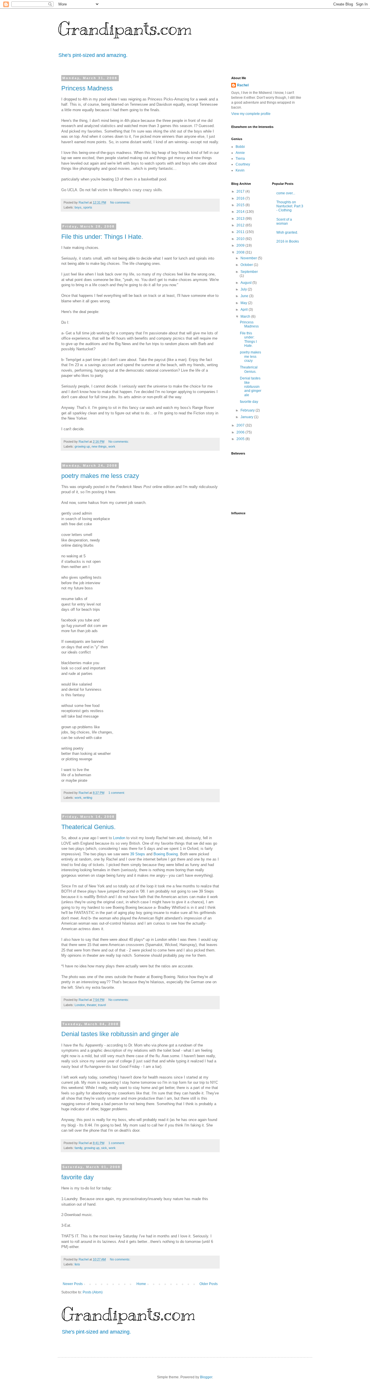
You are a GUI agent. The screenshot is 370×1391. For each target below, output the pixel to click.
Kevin (240, 170)
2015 (240, 205)
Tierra (240, 159)
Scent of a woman (284, 221)
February (248, 410)
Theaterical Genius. (88, 826)
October (247, 265)
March (245, 316)
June (244, 296)
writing (87, 797)
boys (78, 207)
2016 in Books (287, 241)
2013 (240, 219)
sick (104, 1148)
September (249, 272)
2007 (240, 425)
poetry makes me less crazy (100, 475)
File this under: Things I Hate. (102, 236)
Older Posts (208, 1284)
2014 (240, 212)
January (247, 417)
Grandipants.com (125, 29)
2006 (240, 432)
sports (87, 207)
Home (141, 1284)
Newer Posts (73, 1284)
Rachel (243, 85)
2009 (240, 245)
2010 (240, 239)
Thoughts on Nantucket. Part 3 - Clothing (289, 206)
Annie (240, 153)
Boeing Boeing (165, 854)
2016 (240, 198)
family (78, 1148)
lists (77, 1264)
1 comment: (117, 792)
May (244, 303)
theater (91, 1005)
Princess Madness (87, 88)
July (244, 289)
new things (99, 446)
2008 (240, 252)
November (249, 258)
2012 (240, 225)
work (111, 446)
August (246, 283)
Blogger (206, 1377)
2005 (240, 439)
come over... (285, 193)
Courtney (243, 164)
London (119, 838)
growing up (82, 446)
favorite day (77, 1177)
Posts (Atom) (93, 1292)
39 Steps (137, 854)
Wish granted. (287, 232)
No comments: (121, 202)
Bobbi (240, 147)
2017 (240, 191)
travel (102, 1005)
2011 (240, 232)
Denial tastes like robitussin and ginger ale (120, 1034)
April (244, 310)
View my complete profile (251, 114)
